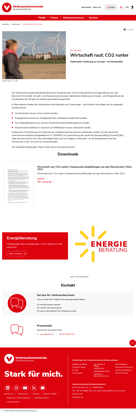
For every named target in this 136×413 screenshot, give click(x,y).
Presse (54, 17)
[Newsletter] (42, 388)
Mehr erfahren (15, 253)
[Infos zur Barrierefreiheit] (132, 7)
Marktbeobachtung (101, 371)
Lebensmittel (99, 368)
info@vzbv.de (77, 397)
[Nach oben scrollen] (132, 343)
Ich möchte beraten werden (49, 304)
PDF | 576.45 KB (44, 182)
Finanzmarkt (77, 373)
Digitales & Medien (79, 364)
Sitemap (36, 394)
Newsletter (86, 7)
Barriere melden (50, 394)
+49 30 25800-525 (66, 334)
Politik (42, 17)
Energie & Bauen (79, 367)
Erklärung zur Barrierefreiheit (18, 398)
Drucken (130, 29)
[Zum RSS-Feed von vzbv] (34, 388)
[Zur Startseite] (22, 7)
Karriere (93, 17)
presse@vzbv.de (46, 334)
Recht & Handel (121, 373)
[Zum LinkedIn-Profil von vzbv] (7, 388)
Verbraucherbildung (123, 370)
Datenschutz (23, 394)
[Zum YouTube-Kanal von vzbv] (25, 388)
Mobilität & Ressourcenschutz (101, 375)
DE (121, 7)
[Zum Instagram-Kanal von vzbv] (16, 388)
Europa (75, 370)
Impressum (8, 394)
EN (127, 7)
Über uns (97, 7)
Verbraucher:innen (73, 17)
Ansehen (40, 179)
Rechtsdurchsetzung (123, 367)
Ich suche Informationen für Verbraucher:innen (56, 311)
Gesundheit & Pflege (99, 365)
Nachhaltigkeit (121, 364)
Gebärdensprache (41, 398)
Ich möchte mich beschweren (49, 307)
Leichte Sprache (12, 402)
